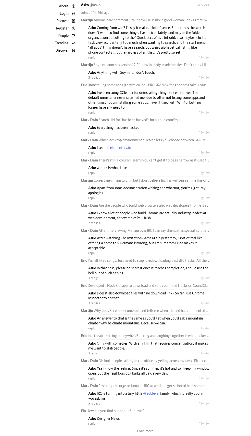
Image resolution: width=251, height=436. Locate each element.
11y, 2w (204, 57)
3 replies (94, 77)
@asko (94, 5)
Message (203, 5)
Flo (84, 411)
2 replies (94, 223)
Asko (85, 5)
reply (91, 57)
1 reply (93, 278)
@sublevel (151, 393)
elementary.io (120, 147)
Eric (84, 85)
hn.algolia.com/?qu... (166, 120)
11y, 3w (204, 77)
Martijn (87, 20)
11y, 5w (204, 378)
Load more (145, 431)
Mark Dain (90, 120)
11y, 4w (204, 198)
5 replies (94, 403)
